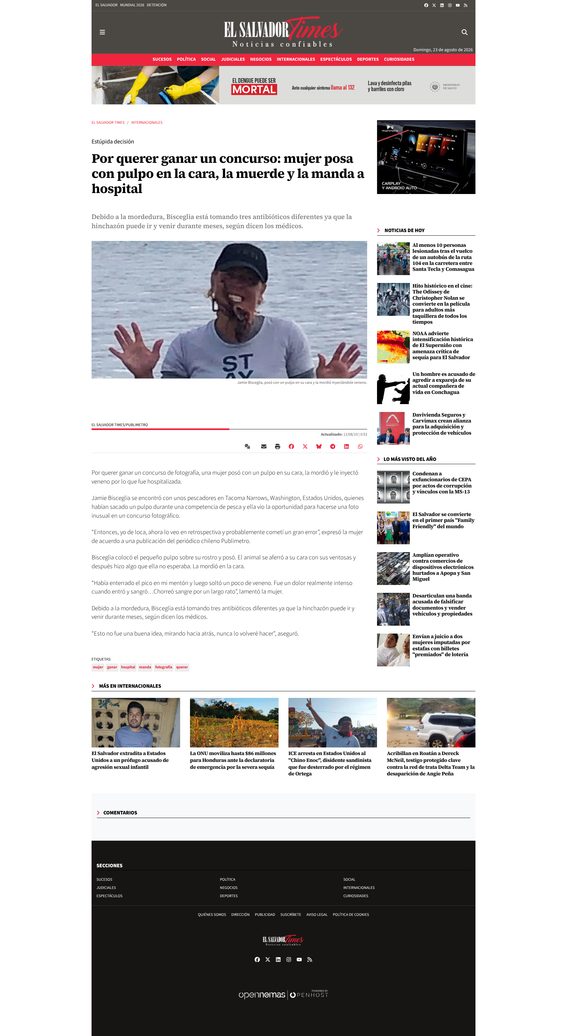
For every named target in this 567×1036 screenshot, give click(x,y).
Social (349, 879)
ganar (112, 667)
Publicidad (265, 914)
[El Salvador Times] (283, 32)
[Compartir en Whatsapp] (360, 446)
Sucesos (104, 879)
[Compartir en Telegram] (333, 446)
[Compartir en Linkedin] (346, 446)
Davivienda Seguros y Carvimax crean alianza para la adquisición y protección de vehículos (441, 424)
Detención (156, 5)
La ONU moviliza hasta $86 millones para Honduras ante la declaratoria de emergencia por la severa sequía (233, 760)
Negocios (229, 888)
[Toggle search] (465, 32)
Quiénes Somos (212, 914)
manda (145, 667)
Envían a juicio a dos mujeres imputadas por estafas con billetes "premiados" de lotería (441, 645)
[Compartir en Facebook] (291, 446)
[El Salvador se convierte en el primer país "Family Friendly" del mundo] (393, 527)
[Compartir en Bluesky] (319, 446)
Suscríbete (291, 914)
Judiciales (106, 888)
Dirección (240, 914)
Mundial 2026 (132, 5)
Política (227, 879)
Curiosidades (355, 896)
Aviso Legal (316, 914)
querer (182, 667)
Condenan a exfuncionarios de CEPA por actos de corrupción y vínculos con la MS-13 (442, 482)
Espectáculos (109, 896)
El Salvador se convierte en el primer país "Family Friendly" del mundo (443, 520)
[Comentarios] (249, 446)
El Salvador (106, 5)
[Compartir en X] (305, 446)
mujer (98, 667)
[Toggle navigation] (102, 32)
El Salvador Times (108, 122)
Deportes (229, 896)
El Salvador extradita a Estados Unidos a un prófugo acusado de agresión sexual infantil (130, 760)
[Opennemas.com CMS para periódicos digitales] (283, 1001)
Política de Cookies (351, 914)
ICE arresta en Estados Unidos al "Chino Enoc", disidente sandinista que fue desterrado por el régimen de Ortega (329, 763)
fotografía (163, 667)
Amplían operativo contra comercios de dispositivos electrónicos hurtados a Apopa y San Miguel (443, 567)
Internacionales (147, 122)
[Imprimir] (277, 446)
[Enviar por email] (264, 446)
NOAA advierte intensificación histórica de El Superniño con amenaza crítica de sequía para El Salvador (442, 345)
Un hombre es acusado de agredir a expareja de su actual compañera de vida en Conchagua (443, 383)
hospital (128, 667)
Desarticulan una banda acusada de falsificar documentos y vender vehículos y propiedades (442, 604)
